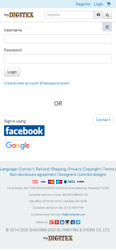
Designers (67, 174)
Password (13, 50)
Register (83, 4)
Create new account (21, 83)
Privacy (75, 169)
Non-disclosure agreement (33, 174)
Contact (26, 169)
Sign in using (15, 121)
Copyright (92, 169)
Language (9, 169)
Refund (42, 169)
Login (98, 4)
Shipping (58, 169)
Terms (108, 169)
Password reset (56, 83)
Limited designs (92, 174)
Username (13, 30)
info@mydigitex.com (73, 214)
